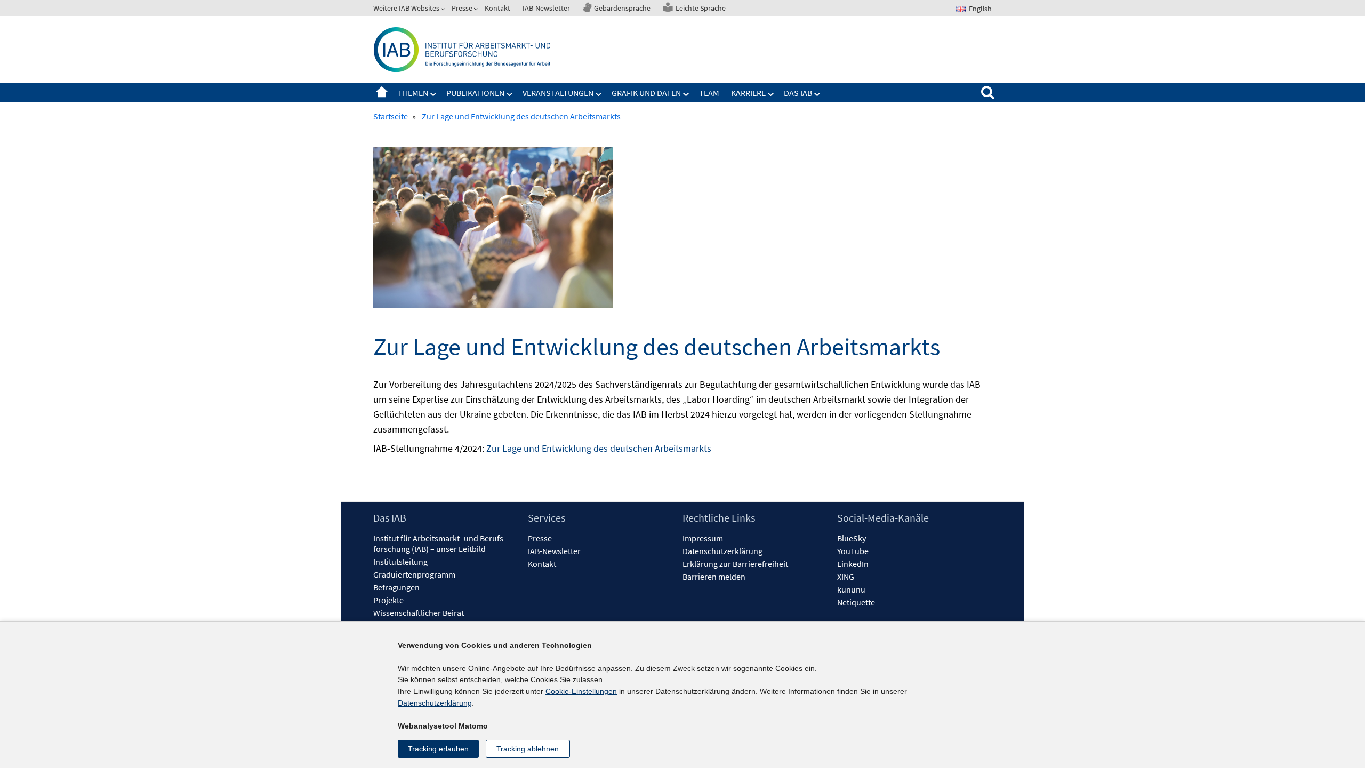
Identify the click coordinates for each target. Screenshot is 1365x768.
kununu (851, 589)
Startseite (381, 92)
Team (709, 92)
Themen (413, 92)
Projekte (388, 600)
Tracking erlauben (438, 749)
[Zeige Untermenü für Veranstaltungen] (599, 94)
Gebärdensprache (622, 8)
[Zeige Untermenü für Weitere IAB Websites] (444, 10)
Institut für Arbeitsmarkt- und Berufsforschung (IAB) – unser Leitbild (439, 543)
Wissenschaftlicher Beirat (418, 612)
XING (845, 576)
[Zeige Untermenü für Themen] (433, 94)
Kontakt (497, 8)
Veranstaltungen (558, 92)
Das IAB (798, 92)
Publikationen (475, 92)
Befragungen (396, 587)
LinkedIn (853, 563)
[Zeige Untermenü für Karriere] (771, 94)
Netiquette (856, 602)
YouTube (853, 551)
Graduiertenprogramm (414, 574)
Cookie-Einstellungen (581, 691)
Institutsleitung (400, 561)
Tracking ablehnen (527, 749)
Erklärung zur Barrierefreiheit (735, 563)
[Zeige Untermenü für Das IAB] (817, 94)
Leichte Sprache (701, 8)
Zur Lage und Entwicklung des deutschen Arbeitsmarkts (598, 448)
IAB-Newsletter (546, 8)
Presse (462, 8)
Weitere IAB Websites (406, 8)
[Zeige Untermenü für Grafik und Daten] (686, 94)
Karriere (748, 92)
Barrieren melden (713, 576)
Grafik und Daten (646, 92)
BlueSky (851, 538)
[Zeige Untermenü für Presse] (477, 10)
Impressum (702, 538)
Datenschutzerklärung (722, 551)
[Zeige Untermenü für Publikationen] (509, 94)
